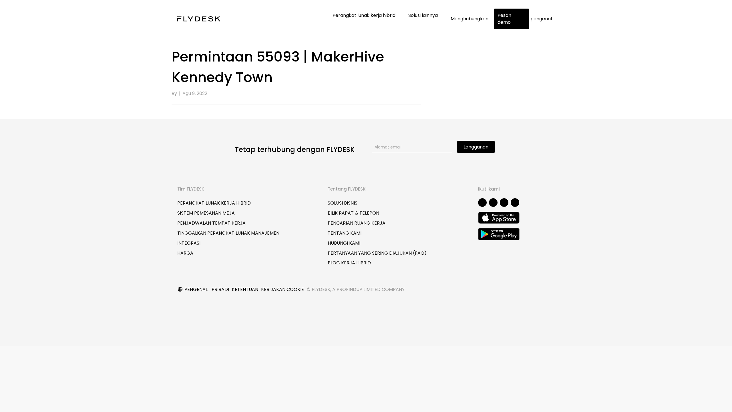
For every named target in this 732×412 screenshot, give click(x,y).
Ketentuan (245, 289)
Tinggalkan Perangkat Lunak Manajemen (228, 233)
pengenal (541, 18)
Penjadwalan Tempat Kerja (211, 223)
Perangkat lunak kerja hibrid (365, 15)
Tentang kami (344, 233)
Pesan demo (504, 18)
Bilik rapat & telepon (353, 213)
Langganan (476, 147)
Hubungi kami (344, 243)
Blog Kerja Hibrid (349, 263)
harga (185, 253)
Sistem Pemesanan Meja (206, 213)
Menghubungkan (469, 18)
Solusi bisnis (342, 203)
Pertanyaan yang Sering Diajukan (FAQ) (377, 253)
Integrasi (188, 243)
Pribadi (220, 289)
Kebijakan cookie (282, 289)
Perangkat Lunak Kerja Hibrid (214, 203)
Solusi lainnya (423, 15)
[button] (482, 202)
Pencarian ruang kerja (356, 223)
